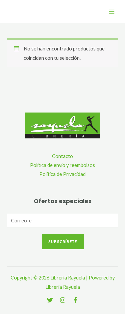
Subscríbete (62, 241)
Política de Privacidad (62, 174)
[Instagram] (63, 300)
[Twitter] (50, 300)
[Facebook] (75, 300)
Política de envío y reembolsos (62, 165)
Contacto (62, 156)
